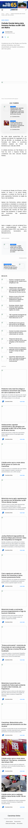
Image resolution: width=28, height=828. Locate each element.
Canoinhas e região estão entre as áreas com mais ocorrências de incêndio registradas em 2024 (17, 248)
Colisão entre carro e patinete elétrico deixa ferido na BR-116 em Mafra (13, 796)
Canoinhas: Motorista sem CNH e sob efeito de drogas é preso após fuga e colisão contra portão (17, 359)
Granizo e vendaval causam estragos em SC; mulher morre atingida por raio (17, 281)
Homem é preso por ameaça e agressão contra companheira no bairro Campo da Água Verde (17, 350)
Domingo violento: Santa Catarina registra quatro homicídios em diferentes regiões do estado (16, 308)
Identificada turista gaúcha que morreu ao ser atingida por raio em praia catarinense (17, 324)
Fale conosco (19, 823)
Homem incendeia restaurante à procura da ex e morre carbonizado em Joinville (17, 332)
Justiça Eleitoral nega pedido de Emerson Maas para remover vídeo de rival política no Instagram (13, 538)
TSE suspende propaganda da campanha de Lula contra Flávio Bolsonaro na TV (17, 316)
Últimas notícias (9, 821)
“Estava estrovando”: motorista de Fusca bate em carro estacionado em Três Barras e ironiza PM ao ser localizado (13, 648)
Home (2, 13)
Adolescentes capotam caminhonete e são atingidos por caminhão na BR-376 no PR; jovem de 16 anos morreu (17, 110)
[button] (2, 9)
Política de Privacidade (10, 823)
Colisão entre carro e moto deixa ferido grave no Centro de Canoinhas (13, 464)
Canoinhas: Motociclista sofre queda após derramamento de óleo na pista (13, 724)
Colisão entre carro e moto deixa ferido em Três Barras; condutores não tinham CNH (17, 124)
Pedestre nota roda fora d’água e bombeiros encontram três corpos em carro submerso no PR (13, 390)
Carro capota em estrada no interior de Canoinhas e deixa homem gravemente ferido (11, 575)
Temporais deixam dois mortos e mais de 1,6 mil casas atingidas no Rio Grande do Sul (18, 341)
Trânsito (7, 20)
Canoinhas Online (8, 31)
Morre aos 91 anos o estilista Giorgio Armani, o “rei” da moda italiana (10, 266)
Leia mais (22, 401)
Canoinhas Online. (20, 818)
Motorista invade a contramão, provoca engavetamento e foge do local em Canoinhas (13, 611)
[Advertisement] (14, 64)
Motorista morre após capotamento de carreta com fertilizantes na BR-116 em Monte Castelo (14, 500)
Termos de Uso (17, 821)
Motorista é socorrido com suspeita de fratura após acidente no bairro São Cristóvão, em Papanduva (13, 686)
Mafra (7, 13)
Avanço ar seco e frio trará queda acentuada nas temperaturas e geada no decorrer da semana (16, 299)
